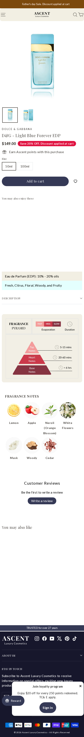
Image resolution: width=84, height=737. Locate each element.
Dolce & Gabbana (17, 129)
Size (4, 158)
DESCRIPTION (11, 298)
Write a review (42, 501)
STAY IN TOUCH (12, 669)
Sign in (48, 707)
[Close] (80, 686)
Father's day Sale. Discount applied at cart (42, 4)
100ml (25, 166)
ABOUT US (8, 655)
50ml (9, 166)
